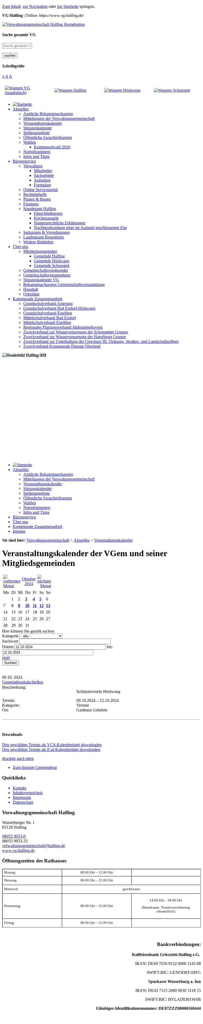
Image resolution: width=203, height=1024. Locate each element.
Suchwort (10, 641)
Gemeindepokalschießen (22, 682)
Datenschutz (23, 802)
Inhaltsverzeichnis (28, 792)
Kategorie (10, 636)
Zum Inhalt (11, 6)
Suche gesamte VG (19, 34)
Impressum (22, 797)
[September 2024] (11, 586)
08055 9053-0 (14, 836)
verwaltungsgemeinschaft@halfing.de (33, 845)
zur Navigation (35, 6)
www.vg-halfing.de (18, 850)
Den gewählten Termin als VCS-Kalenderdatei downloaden (52, 744)
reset (6, 657)
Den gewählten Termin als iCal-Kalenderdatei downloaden (51, 749)
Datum (7, 646)
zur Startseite (68, 6)
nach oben (25, 758)
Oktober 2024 (29, 581)
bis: (110, 646)
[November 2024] (44, 586)
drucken (9, 758)
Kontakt (19, 788)
